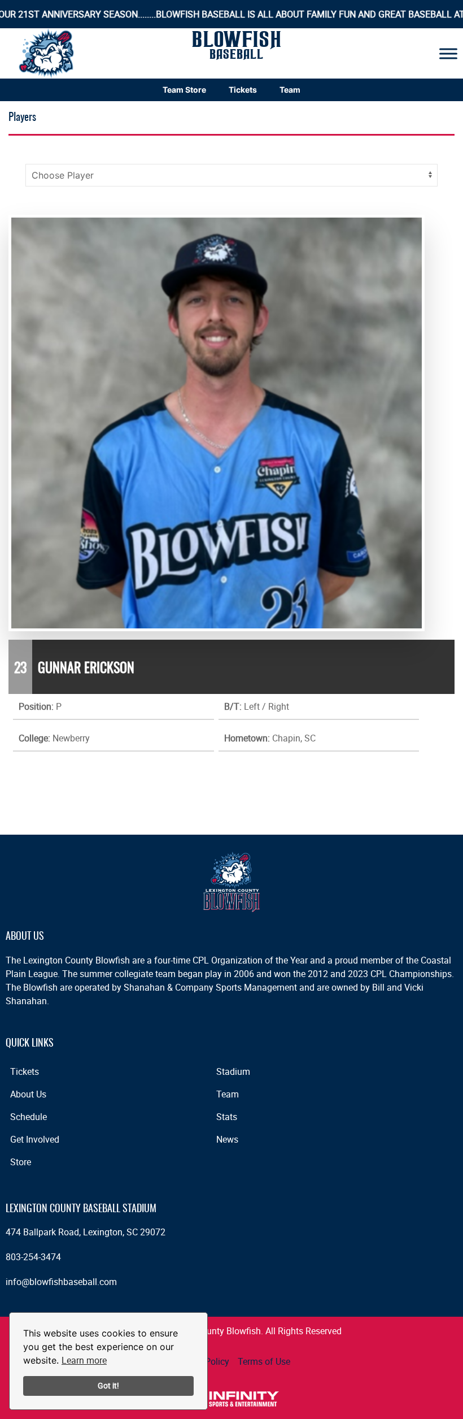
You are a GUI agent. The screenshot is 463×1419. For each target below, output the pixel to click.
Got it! (108, 1385)
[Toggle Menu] (448, 53)
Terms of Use (264, 1361)
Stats (226, 1116)
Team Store (184, 89)
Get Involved (34, 1139)
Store (20, 1162)
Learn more (84, 1360)
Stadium (233, 1071)
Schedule (28, 1116)
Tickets (243, 89)
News (227, 1139)
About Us (28, 1094)
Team (289, 89)
